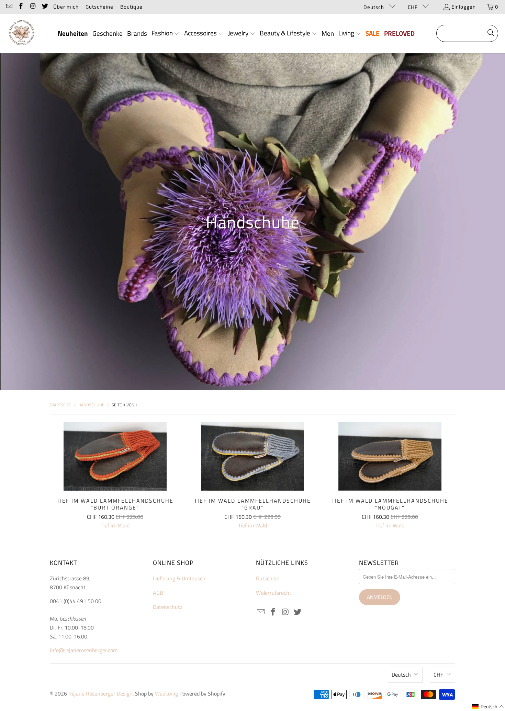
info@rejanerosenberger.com (83, 650)
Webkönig (166, 693)
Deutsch (374, 7)
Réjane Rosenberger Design (100, 693)
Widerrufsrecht (273, 593)
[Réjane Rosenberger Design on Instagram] (32, 7)
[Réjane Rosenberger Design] (21, 33)
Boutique (131, 7)
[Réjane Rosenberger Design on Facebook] (20, 7)
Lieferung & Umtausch (179, 578)
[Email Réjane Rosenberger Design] (8, 7)
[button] (166, 33)
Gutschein (268, 578)
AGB (158, 593)
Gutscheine (99, 7)
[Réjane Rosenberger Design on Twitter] (44, 7)
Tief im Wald (115, 525)
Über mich (66, 7)
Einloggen (463, 7)
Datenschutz (167, 607)
